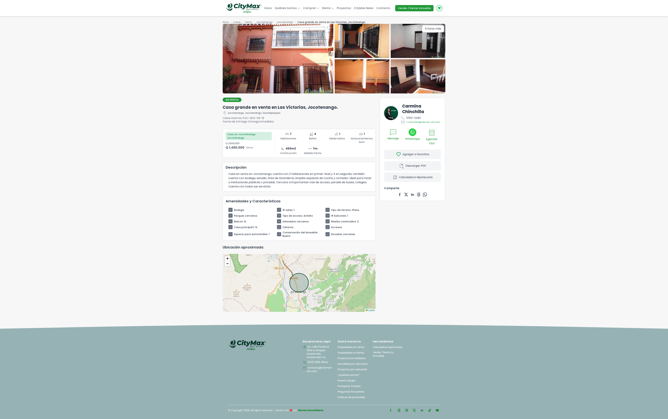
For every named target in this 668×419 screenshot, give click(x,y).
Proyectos (344, 8)
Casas (237, 22)
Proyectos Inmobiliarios (352, 358)
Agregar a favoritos (412, 154)
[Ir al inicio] (247, 345)
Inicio (268, 8)
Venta (248, 22)
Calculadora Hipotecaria (412, 177)
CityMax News (363, 8)
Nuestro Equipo (347, 380)
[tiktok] (429, 410)
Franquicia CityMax (349, 386)
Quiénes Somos (286, 8)
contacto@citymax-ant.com (318, 369)
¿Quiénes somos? (348, 375)
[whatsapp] (425, 194)
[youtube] (437, 410)
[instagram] (406, 410)
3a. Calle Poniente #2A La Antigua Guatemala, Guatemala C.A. (316, 352)
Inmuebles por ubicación (353, 364)
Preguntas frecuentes (351, 391)
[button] (227, 258)
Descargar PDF (412, 166)
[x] (406, 194)
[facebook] (400, 194)
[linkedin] (412, 194)
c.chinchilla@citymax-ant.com (420, 122)
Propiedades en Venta (351, 347)
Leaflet (371, 310)
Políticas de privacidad (351, 397)
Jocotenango (264, 22)
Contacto (383, 8)
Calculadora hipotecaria (387, 347)
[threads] (419, 194)
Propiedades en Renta (351, 352)
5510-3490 (411, 118)
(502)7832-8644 (315, 362)
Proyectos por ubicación (352, 369)
